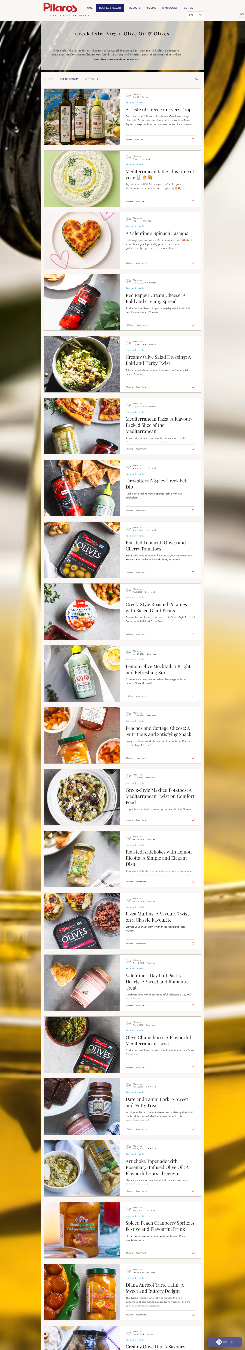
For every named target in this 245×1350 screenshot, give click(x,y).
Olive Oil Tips (92, 78)
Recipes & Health (69, 78)
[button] (196, 79)
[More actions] (194, 95)
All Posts (48, 78)
